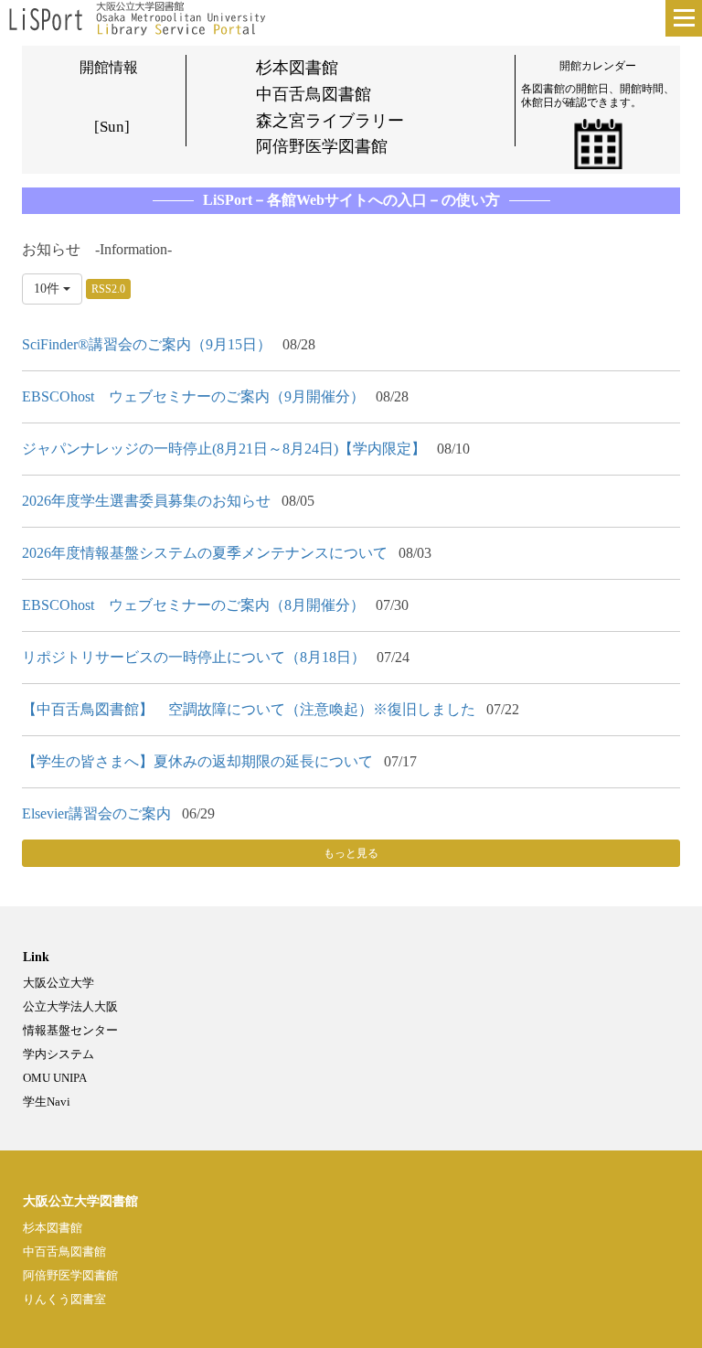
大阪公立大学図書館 (80, 1201)
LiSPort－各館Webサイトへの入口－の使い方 (351, 200)
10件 (48, 288)
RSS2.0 (108, 289)
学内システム (58, 1054)
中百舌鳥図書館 (64, 1251)
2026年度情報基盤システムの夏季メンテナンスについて (205, 553)
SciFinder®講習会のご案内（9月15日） (146, 344)
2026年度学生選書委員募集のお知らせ (146, 500)
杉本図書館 (52, 1228)
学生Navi (46, 1101)
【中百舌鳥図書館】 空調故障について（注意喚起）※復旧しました (248, 709)
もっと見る (351, 853)
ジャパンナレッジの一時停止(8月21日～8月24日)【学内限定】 (224, 448)
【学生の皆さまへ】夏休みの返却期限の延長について (197, 761)
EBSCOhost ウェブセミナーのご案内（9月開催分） (193, 396)
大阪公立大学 (58, 983)
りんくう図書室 (64, 1299)
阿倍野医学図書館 (70, 1275)
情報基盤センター (70, 1030)
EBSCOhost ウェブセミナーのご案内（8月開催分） (193, 605)
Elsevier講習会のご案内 (96, 813)
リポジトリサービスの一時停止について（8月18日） (194, 657)
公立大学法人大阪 (70, 1006)
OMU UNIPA (55, 1078)
